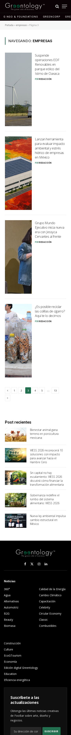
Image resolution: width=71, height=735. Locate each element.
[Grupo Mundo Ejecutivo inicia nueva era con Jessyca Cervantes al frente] (18, 257)
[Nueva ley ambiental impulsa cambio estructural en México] (15, 521)
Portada (9, 25)
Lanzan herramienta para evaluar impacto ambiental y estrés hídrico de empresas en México (50, 148)
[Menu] (64, 6)
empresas (21, 25)
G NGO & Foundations (21, 16)
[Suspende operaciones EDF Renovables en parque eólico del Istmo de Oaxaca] (18, 89)
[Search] (57, 6)
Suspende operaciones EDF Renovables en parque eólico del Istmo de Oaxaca (47, 64)
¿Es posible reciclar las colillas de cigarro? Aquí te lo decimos (50, 311)
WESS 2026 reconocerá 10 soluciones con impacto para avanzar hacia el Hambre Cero (46, 456)
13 (55, 390)
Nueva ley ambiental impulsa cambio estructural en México (48, 520)
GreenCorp (51, 16)
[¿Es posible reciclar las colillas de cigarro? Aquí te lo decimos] (18, 340)
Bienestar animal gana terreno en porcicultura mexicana (44, 434)
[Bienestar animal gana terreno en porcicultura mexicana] (15, 435)
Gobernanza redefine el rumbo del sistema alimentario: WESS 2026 (44, 499)
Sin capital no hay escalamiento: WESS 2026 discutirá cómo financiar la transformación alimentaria (47, 478)
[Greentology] (25, 6)
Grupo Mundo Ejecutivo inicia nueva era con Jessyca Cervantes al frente (49, 230)
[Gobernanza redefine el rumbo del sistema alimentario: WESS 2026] (15, 500)
